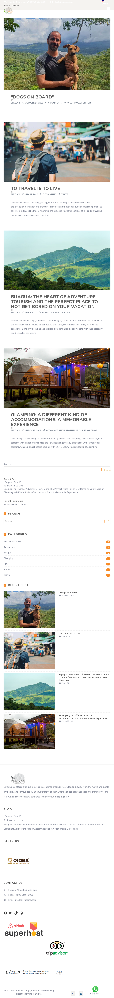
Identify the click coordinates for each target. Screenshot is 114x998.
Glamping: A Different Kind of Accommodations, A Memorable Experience (51, 420)
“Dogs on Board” (32, 97)
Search (7, 464)
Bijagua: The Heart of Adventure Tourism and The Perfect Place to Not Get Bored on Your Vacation (54, 302)
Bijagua (59, 312)
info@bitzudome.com (64, 2)
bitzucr (15, 103)
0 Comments (55, 103)
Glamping (84, 430)
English (105, 3)
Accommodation (76, 103)
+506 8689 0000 (37, 2)
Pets (89, 103)
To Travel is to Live (35, 189)
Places (68, 312)
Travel (65, 194)
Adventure (48, 312)
